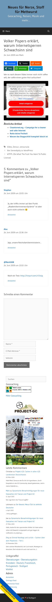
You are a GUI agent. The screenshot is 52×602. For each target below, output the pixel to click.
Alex (5, 229)
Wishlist (9, 569)
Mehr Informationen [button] (26, 99)
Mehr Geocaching (13, 395)
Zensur (16, 147)
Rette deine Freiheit (19, 133)
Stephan (7, 190)
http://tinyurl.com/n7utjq (31, 275)
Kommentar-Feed (12, 584)
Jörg (7, 537)
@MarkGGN (9, 262)
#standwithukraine (8, 592)
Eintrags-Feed (11, 580)
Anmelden (10, 577)
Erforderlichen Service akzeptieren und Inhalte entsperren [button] (26, 111)
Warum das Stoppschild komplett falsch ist (29, 136)
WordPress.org (11, 587)
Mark (8, 491)
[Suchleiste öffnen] (48, 31)
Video (9, 147)
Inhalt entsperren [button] (26, 103)
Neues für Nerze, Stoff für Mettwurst (26, 9)
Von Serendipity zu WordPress (20, 150)
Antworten (12, 215)
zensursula (24, 147)
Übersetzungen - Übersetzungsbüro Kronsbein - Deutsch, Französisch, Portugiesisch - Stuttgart (21, 562)
